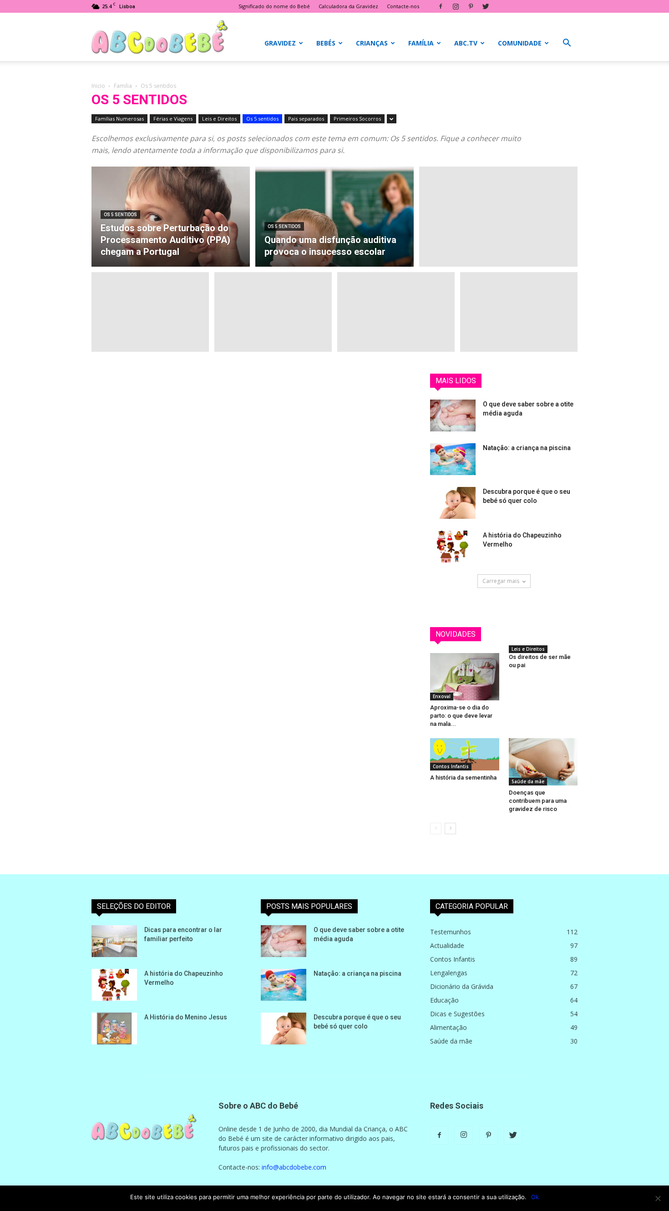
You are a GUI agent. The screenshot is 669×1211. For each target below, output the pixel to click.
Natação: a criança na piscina (527, 447)
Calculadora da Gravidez (348, 6)
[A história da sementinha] (464, 754)
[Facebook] (440, 6)
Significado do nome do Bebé (274, 6)
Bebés (325, 43)
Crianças (372, 43)
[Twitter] (485, 6)
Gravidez (280, 43)
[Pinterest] (470, 6)
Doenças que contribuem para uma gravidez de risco (538, 800)
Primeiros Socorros (357, 118)
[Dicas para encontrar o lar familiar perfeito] (114, 941)
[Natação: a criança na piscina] (453, 459)
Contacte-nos (403, 6)
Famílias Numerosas (119, 118)
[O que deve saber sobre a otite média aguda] (453, 415)
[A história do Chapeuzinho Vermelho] (453, 546)
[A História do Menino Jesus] (114, 1028)
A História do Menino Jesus (185, 1017)
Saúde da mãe (528, 781)
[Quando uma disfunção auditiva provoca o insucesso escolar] (334, 221)
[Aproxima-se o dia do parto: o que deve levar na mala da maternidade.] (464, 676)
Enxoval (442, 696)
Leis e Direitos (219, 118)
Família (421, 43)
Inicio (98, 86)
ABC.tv (465, 43)
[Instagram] (455, 6)
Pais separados (306, 118)
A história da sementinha (463, 777)
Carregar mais (500, 581)
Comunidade (520, 43)
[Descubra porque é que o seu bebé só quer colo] (453, 503)
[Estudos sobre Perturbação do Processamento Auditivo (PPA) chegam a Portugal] (170, 227)
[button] (567, 44)
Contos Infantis (451, 766)
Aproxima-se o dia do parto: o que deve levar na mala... (461, 715)
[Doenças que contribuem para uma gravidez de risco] (543, 761)
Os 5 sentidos (262, 118)
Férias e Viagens (173, 118)
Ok (535, 1197)
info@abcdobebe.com (294, 1167)
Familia (123, 86)
